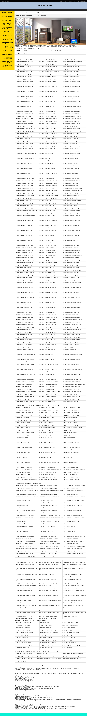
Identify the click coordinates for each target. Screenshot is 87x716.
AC (4, 9)
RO (42, 9)
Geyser (35, 9)
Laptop (49, 9)
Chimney (45, 9)
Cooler (39, 9)
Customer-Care (76, 1)
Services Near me (83, 1)
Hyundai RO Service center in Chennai (21, 53)
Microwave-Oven (22, 9)
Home (2, 9)
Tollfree (61, 1)
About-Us (70, 1)
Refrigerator (9, 9)
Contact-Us (65, 1)
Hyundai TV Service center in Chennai (55, 50)
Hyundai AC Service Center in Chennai (21, 50)
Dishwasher (31, 9)
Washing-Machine (15, 9)
